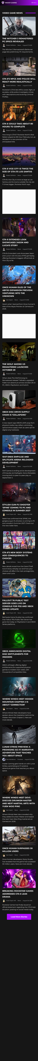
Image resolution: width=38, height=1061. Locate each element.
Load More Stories (19, 917)
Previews (20, 759)
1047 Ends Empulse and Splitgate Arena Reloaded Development (17, 460)
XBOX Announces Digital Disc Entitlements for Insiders (16, 654)
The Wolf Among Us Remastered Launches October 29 (15, 367)
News (19, 45)
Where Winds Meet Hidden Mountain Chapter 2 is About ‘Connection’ (17, 702)
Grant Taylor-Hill (11, 514)
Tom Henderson (11, 759)
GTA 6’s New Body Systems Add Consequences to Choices (17, 555)
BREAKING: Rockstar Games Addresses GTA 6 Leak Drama (17, 894)
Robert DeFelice (11, 45)
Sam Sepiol (9, 300)
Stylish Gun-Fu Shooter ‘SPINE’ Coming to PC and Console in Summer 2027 (16, 508)
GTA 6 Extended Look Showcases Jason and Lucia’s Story (15, 242)
